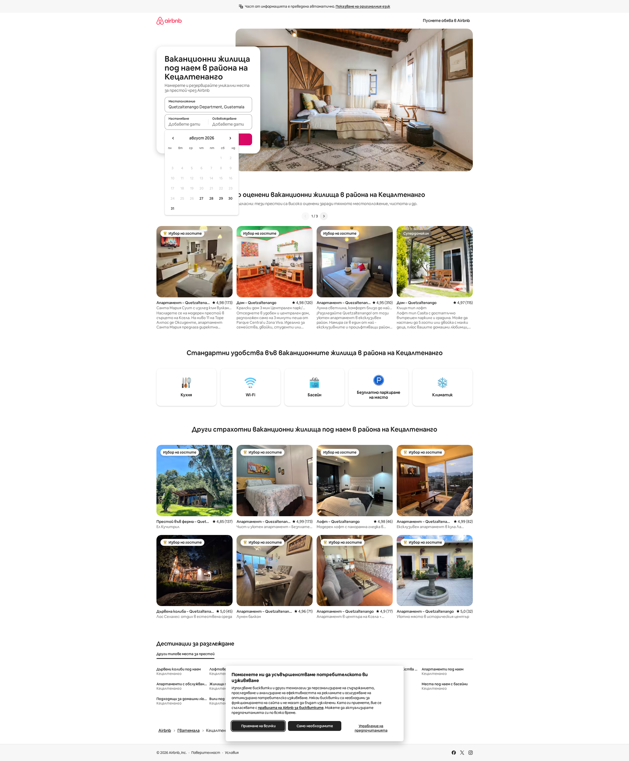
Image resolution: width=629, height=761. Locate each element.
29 (221, 198)
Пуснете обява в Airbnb (446, 20)
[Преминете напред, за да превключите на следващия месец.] (230, 138)
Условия (232, 752)
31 (172, 208)
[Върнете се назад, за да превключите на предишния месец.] (173, 138)
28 (211, 198)
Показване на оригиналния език (363, 6)
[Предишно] (305, 216)
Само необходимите (314, 726)
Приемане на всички (258, 726)
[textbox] (186, 124)
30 (230, 198)
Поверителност (205, 752)
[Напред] (324, 216)
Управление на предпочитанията (370, 728)
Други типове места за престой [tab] (185, 654)
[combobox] (208, 107)
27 (201, 198)
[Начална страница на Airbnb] (169, 20)
